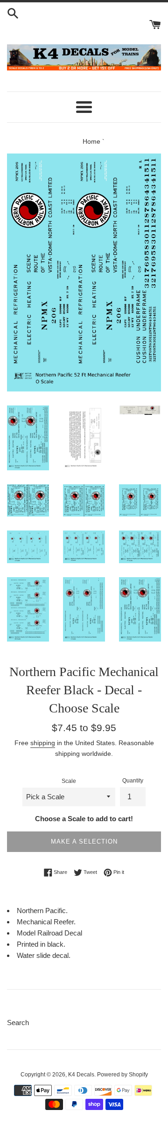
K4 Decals (81, 1074)
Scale (69, 781)
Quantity (132, 780)
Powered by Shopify (122, 1074)
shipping (42, 743)
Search (18, 1022)
